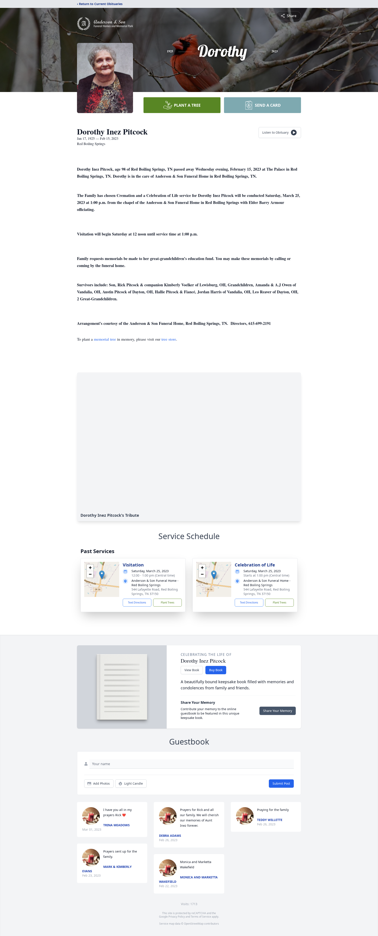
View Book (191, 670)
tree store (168, 339)
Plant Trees (167, 602)
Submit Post (281, 783)
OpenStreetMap (193, 923)
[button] (102, 574)
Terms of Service (201, 916)
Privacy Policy (176, 916)
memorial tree (105, 339)
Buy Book (215, 670)
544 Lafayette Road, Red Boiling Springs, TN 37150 (154, 591)
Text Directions (137, 602)
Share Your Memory (277, 711)
